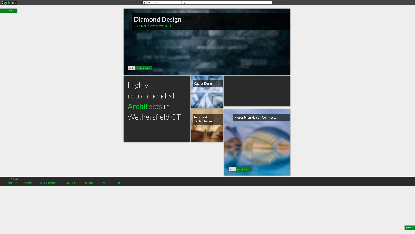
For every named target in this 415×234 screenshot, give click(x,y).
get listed (89, 182)
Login (411, 3)
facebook (12, 182)
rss (118, 182)
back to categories (8, 11)
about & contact (47, 182)
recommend (143, 68)
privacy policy (69, 182)
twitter (28, 182)
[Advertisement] (257, 91)
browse (105, 182)
